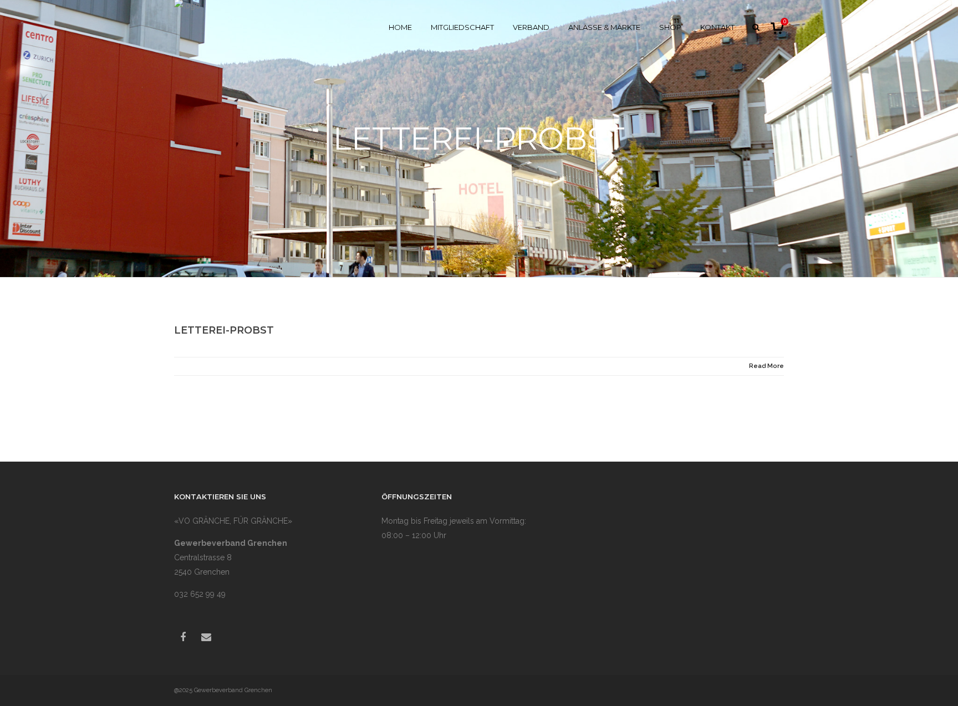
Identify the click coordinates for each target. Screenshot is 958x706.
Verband (531, 27)
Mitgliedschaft (462, 27)
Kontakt (717, 27)
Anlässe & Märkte (604, 27)
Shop (670, 27)
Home (400, 27)
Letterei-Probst (224, 330)
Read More (766, 366)
